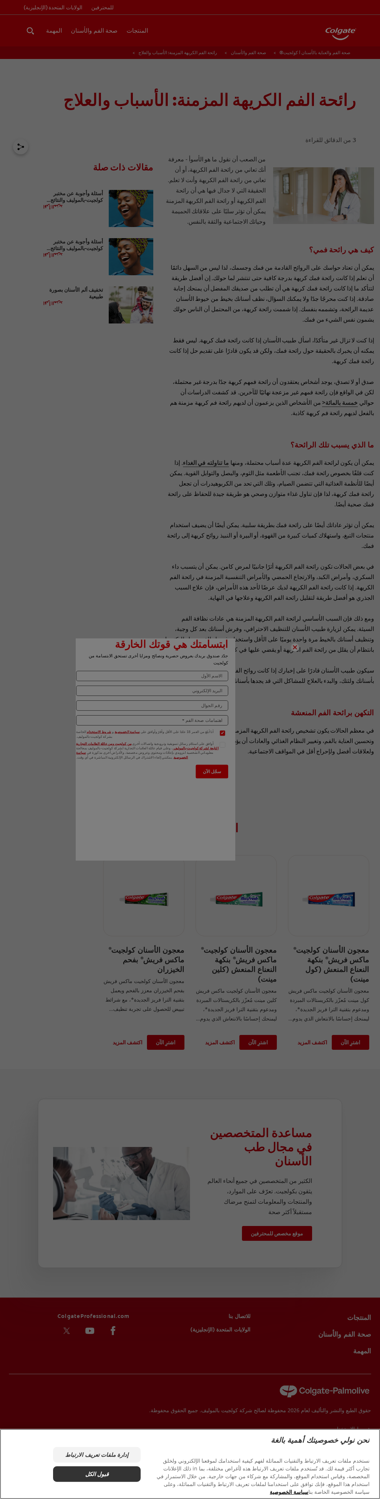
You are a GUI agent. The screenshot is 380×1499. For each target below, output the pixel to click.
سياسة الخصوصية (289, 1491)
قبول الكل (97, 1474)
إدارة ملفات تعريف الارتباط (96, 1455)
